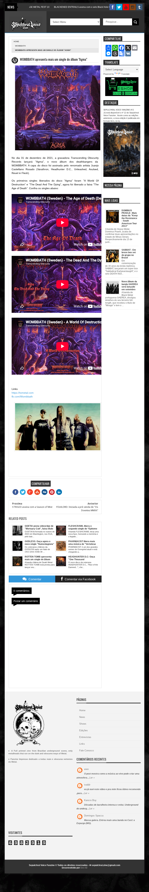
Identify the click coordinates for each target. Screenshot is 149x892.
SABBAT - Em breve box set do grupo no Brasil (129, 254)
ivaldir (87, 784)
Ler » (92, 777)
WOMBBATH (20, 46)
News (82, 717)
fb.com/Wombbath (22, 396)
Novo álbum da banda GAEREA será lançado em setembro (130, 285)
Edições (83, 730)
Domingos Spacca (93, 815)
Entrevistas (85, 737)
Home (82, 710)
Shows (82, 723)
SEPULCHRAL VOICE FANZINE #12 (118, 110)
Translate (125, 74)
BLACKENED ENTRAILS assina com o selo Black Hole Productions (71, 7)
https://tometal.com (23, 392)
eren (86, 769)
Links (82, 743)
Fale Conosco (86, 750)
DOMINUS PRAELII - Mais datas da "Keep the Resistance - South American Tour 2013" (130, 218)
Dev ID (83, 868)
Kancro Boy (90, 800)
